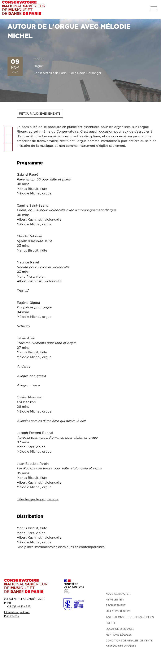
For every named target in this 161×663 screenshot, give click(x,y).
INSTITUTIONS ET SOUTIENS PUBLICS (130, 617)
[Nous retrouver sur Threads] (146, 583)
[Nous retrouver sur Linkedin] (139, 583)
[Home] (23, 8)
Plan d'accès (11, 616)
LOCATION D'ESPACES (120, 629)
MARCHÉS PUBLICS (118, 611)
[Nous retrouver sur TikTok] (123, 583)
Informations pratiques (17, 612)
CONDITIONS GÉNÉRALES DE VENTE (129, 640)
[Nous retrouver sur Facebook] (108, 583)
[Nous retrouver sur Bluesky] (154, 583)
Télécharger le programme (37, 499)
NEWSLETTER (115, 599)
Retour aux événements (40, 113)
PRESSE (111, 623)
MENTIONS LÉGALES (119, 635)
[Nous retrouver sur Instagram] (115, 583)
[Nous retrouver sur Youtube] (131, 583)
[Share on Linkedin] (8, 139)
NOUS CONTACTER (118, 594)
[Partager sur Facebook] (8, 131)
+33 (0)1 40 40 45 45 (19, 606)
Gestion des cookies (121, 646)
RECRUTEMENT (116, 605)
